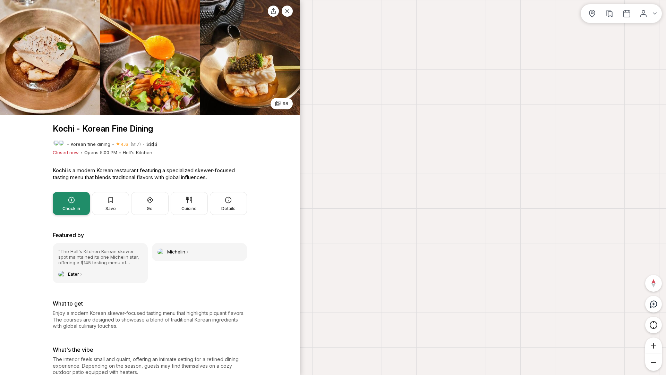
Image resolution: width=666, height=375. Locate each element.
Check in (71, 208)
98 (285, 103)
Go (150, 208)
